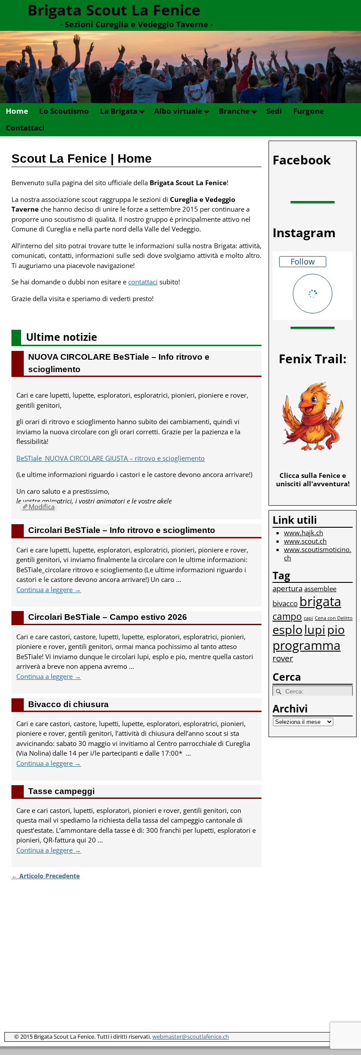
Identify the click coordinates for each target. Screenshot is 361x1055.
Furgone (308, 111)
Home (17, 111)
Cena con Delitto (334, 618)
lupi (314, 629)
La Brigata (118, 111)
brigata (320, 601)
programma (307, 645)
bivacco (285, 603)
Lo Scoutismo (64, 111)
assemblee (320, 588)
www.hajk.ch (303, 532)
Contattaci (25, 128)
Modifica (42, 506)
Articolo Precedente (45, 876)
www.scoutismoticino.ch (317, 553)
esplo (287, 629)
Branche (234, 111)
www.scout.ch (305, 541)
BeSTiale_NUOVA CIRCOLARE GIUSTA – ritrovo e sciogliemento (110, 458)
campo (287, 616)
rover (283, 658)
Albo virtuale (178, 111)
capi (308, 618)
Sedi (274, 111)
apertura (287, 588)
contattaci (143, 281)
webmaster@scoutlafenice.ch (190, 1036)
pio (336, 629)
